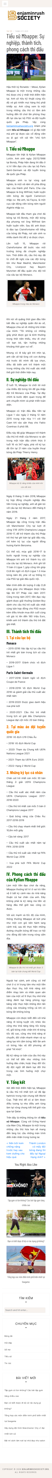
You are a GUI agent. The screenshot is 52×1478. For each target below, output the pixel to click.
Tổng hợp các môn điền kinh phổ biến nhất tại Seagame (25, 1418)
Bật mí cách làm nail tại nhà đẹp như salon (24, 1440)
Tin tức (9, 31)
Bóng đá (8, 1336)
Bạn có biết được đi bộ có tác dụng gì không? (26, 1241)
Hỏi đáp (8, 1343)
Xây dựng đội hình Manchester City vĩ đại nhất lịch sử (24, 1431)
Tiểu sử (8, 1356)
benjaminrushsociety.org (19, 125)
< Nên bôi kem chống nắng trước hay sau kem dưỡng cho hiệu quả (15, 1150)
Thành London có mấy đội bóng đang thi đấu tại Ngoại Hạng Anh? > (37, 1150)
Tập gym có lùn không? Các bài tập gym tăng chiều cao (23, 1393)
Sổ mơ (7, 1349)
